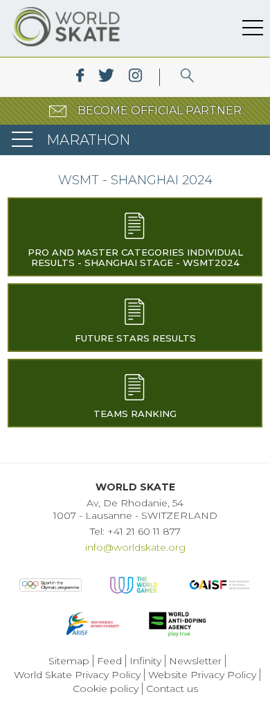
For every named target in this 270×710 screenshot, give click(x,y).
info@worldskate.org (135, 547)
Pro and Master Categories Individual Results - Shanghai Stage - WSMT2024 (135, 257)
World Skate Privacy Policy (77, 674)
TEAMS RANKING (135, 413)
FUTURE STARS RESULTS (135, 338)
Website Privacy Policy (202, 674)
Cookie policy (105, 688)
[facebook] (80, 77)
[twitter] (106, 77)
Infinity (145, 661)
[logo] (187, 77)
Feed (109, 661)
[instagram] (135, 77)
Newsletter (195, 661)
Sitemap (68, 661)
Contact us (172, 688)
